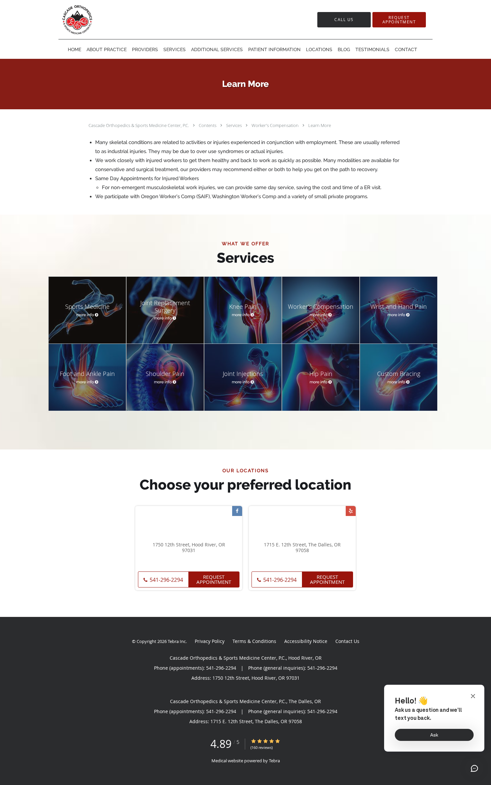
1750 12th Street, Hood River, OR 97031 (189, 547)
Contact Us (347, 641)
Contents (208, 125)
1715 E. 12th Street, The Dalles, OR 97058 (302, 547)
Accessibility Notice (305, 641)
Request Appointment (213, 579)
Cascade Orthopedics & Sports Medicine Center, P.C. (139, 125)
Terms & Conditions (254, 641)
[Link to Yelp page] (351, 511)
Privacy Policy (209, 641)
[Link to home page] (96, 19)
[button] (399, 19)
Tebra (274, 761)
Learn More (319, 125)
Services (234, 125)
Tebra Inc (177, 641)
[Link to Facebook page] (237, 511)
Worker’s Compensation (276, 125)
